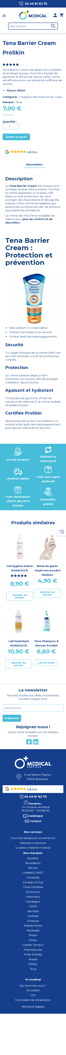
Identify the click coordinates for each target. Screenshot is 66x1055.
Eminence (33, 892)
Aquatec (33, 858)
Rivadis (33, 959)
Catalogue (35, 815)
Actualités (33, 990)
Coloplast (33, 877)
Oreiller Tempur (33, 944)
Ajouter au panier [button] (19, 596)
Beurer (33, 867)
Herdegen (33, 901)
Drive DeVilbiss (33, 887)
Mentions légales (33, 1006)
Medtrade (33, 930)
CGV (33, 995)
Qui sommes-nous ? (33, 985)
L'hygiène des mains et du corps (40, 97)
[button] (11, 64)
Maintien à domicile (33, 843)
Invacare (33, 920)
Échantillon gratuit (48, 502)
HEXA (33, 906)
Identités (33, 911)
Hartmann (33, 896)
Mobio (33, 935)
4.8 (29, 152)
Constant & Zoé (33, 882)
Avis (34, 152)
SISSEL (33, 964)
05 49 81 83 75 (36, 3)
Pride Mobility (33, 954)
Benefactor (33, 863)
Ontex (33, 940)
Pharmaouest (33, 949)
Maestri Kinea (33, 925)
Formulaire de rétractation (33, 1000)
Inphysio (33, 916)
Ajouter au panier (16, 136)
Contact (35, 821)
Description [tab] (34, 164)
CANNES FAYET (33, 872)
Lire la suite (46, 662)
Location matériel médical (33, 847)
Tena (19, 102)
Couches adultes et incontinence (33, 838)
